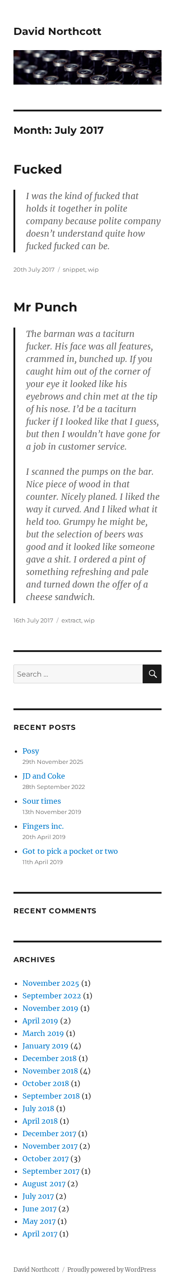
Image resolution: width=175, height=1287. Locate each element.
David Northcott (57, 31)
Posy (30, 750)
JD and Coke (43, 775)
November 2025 (50, 983)
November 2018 (50, 1070)
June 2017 (39, 1208)
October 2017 (45, 1158)
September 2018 (51, 1095)
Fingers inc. (43, 826)
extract (71, 620)
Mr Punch (45, 307)
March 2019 (43, 1033)
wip (93, 269)
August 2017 (44, 1183)
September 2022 (51, 995)
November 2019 (50, 1008)
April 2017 (39, 1233)
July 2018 (38, 1108)
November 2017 (50, 1146)
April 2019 (40, 1020)
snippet (74, 269)
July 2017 (38, 1196)
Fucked (37, 169)
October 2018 (45, 1083)
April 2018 (40, 1121)
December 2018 (49, 1058)
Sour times (41, 801)
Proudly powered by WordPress (111, 1270)
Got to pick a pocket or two (70, 851)
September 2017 (50, 1171)
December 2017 (49, 1133)
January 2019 (45, 1045)
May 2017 (39, 1221)
